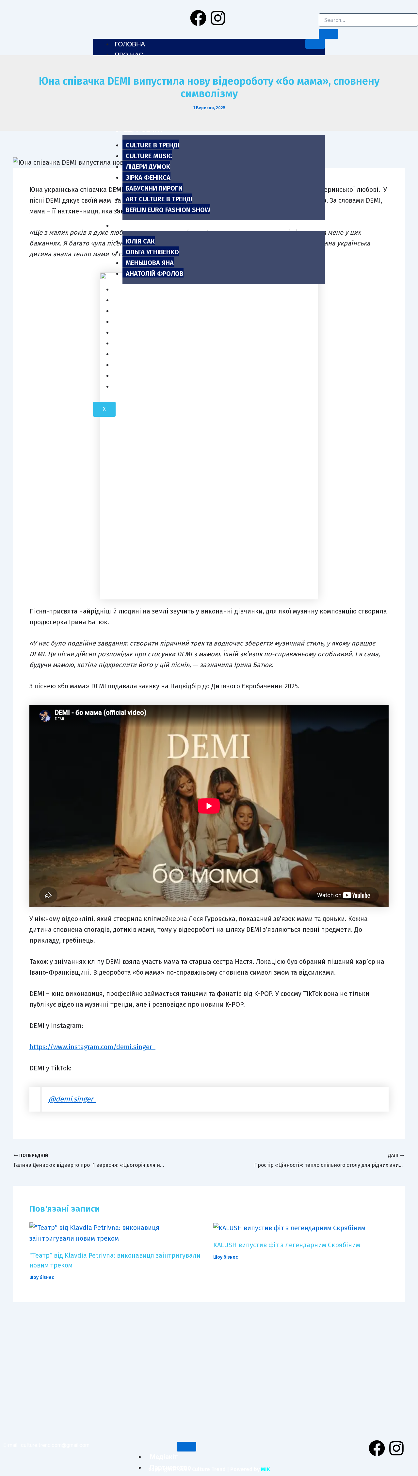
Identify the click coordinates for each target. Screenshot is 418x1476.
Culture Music (149, 156)
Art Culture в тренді (159, 199)
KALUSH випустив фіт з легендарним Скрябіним (286, 1245)
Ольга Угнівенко (152, 252)
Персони (130, 300)
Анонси (128, 289)
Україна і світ (137, 386)
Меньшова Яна (150, 263)
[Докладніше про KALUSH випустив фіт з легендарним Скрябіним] (289, 1228)
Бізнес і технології (148, 364)
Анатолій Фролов (155, 273)
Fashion (128, 343)
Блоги (125, 225)
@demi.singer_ (72, 1099)
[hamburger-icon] (315, 44)
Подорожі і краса (145, 375)
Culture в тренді (152, 145)
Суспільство (137, 354)
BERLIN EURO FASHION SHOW (168, 210)
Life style (132, 321)
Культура (130, 332)
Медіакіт (164, 1457)
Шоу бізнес (134, 310)
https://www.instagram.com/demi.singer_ (92, 1047)
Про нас (129, 55)
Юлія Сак (140, 241)
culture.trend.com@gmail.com (55, 1445)
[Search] (328, 34)
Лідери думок (148, 167)
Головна (130, 44)
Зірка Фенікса (148, 177)
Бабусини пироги (154, 188)
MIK (265, 1469)
